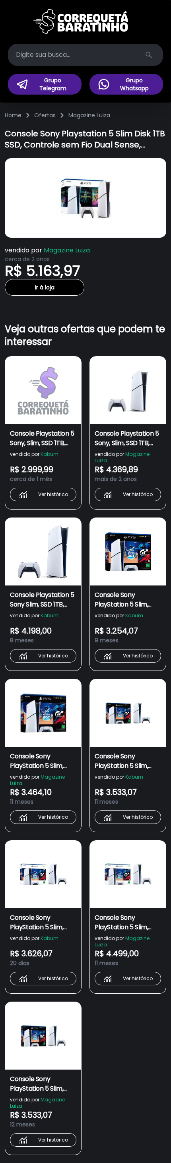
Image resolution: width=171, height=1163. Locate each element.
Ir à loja (44, 287)
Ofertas (45, 115)
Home (13, 115)
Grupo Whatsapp (134, 84)
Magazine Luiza (89, 115)
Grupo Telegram (52, 84)
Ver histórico (53, 494)
